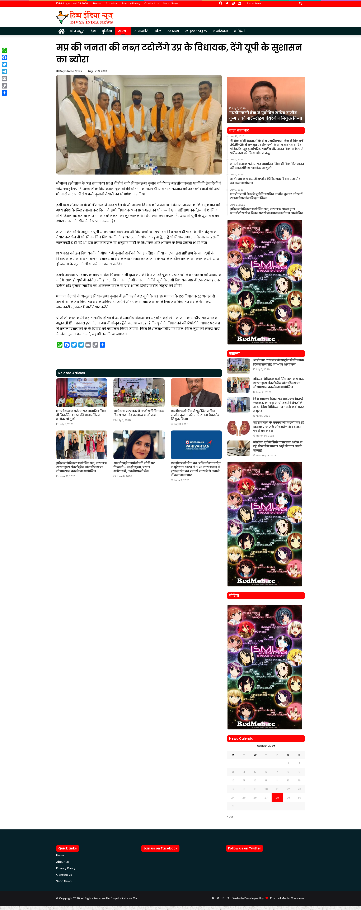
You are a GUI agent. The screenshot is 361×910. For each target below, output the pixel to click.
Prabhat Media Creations (286, 898)
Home (97, 3)
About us (112, 3)
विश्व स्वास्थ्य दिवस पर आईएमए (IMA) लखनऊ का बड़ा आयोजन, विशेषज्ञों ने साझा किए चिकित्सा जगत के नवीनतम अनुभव (279, 405)
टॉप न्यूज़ (77, 31)
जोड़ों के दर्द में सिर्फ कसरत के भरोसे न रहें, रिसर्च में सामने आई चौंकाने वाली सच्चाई (278, 446)
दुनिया (107, 31)
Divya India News (70, 71)
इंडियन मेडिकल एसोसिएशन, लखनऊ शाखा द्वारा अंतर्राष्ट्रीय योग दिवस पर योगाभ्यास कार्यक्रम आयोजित (81, 467)
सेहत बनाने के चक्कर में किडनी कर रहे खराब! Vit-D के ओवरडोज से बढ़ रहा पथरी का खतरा (278, 426)
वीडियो (239, 31)
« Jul (230, 817)
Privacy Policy (131, 3)
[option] (266, 100)
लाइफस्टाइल (196, 31)
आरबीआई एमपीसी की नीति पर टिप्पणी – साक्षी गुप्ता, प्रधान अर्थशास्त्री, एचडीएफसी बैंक (134, 467)
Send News (170, 3)
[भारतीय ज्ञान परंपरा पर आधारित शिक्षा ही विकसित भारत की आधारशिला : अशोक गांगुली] (81, 392)
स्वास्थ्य (173, 31)
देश (93, 31)
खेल (158, 31)
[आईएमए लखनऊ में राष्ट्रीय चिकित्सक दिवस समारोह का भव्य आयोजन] (138, 392)
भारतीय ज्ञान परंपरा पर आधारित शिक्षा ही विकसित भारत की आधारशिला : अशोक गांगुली (81, 415)
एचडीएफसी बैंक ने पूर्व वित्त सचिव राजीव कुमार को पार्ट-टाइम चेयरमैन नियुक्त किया (195, 415)
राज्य (122, 31)
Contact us (151, 3)
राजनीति (141, 31)
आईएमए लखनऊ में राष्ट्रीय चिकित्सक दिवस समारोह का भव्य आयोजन (138, 413)
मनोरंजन (220, 31)
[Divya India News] (85, 17)
